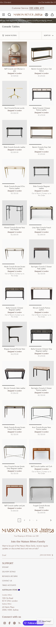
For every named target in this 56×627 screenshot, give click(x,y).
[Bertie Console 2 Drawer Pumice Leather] (41, 93)
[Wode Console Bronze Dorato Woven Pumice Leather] (14, 251)
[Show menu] (3, 15)
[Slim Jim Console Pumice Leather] (41, 293)
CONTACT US (7, 581)
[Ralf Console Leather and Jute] (14, 490)
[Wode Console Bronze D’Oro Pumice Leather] (14, 171)
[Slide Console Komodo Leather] (14, 132)
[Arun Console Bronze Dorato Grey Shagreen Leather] (14, 451)
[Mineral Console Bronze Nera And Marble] (14, 212)
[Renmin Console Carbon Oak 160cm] (41, 54)
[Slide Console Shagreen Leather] (41, 171)
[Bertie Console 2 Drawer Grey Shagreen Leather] (41, 334)
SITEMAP (5, 567)
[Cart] (52, 15)
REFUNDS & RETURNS (9, 576)
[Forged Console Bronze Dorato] (41, 490)
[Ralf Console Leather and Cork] (41, 451)
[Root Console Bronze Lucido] (14, 93)
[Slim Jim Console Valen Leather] (14, 373)
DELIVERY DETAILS (8, 571)
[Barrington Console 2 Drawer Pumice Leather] (41, 373)
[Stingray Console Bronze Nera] (14, 334)
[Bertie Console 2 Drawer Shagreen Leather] (14, 293)
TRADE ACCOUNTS (9, 585)
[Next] (46, 520)
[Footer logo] (28, 530)
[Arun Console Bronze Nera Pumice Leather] (41, 412)
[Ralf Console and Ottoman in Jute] (14, 54)
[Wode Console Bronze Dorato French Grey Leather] (14, 412)
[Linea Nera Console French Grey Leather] (41, 212)
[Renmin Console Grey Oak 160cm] (41, 132)
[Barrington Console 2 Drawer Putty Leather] (41, 251)
